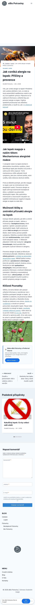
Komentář (7, 460)
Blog (3, 575)
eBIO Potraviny (9, 84)
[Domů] (3, 63)
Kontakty (5, 581)
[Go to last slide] (5, 417)
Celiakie (5, 68)
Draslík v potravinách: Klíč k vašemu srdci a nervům (8, 378)
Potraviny (5, 523)
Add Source (26, 601)
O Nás (4, 578)
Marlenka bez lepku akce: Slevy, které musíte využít (26, 377)
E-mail (6, 492)
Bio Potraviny (7, 529)
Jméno (6, 484)
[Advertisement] (17, 25)
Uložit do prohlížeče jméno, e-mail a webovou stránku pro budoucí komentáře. (17, 498)
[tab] (14, 436)
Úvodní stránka (7, 572)
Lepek (10, 68)
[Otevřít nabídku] (31, 3)
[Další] (29, 417)
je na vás (18, 313)
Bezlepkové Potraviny (10, 526)
